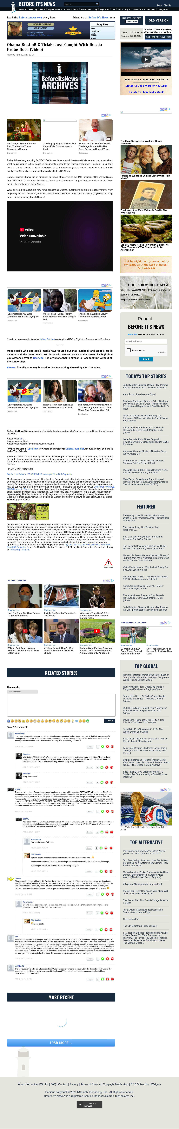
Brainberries (12, 320)
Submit (146, 359)
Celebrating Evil (131, 919)
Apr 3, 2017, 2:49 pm (31, 782)
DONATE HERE (132, 22)
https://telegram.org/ (159, 290)
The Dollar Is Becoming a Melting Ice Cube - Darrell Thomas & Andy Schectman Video (145, 547)
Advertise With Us (38, 1084)
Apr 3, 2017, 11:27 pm (24, 959)
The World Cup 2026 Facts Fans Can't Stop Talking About (144, 828)
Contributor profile (34, 35)
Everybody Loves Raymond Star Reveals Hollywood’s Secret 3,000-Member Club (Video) (143, 430)
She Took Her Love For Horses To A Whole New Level (159, 651)
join (21, 439)
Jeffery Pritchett (47, 339)
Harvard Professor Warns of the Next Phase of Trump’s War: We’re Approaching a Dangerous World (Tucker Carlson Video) (146, 558)
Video (120, 9)
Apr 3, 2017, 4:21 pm (23, 811)
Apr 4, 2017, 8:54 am (39, 848)
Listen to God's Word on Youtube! (146, 85)
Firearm (11, 367)
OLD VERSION (159, 20)
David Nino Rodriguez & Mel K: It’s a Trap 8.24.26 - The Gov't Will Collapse (143, 721)
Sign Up (167, 5)
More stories (47, 35)
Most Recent (139, 9)
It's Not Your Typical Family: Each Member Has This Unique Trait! (59, 317)
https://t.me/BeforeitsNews (135, 299)
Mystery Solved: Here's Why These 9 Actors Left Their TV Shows (59, 650)
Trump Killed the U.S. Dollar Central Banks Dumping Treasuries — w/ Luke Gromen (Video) (144, 698)
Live (113, 9)
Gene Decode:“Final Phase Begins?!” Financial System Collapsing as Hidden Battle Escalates (146, 442)
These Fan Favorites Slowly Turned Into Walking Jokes (93, 315)
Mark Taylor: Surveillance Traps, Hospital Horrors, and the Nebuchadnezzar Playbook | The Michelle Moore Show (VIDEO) (145, 482)
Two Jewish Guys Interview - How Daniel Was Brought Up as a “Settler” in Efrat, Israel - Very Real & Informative (146, 863)
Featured (23, 9)
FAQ (53, 1084)
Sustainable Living (89, 9)
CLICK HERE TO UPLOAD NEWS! (158, 37)
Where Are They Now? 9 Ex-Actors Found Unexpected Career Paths (94, 615)
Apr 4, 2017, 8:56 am (31, 913)
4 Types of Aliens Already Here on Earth (142, 884)
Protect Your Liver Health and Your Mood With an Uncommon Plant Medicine (146, 892)
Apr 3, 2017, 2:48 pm (31, 767)
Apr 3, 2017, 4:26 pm (31, 832)
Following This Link (19, 549)
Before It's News (37, 3)
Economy (33, 9)
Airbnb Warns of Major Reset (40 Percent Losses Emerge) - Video (143, 587)
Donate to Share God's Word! (146, 92)
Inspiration (104, 9)
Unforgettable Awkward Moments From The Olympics (23, 315)
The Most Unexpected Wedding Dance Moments (141, 142)
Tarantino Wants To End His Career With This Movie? (145, 177)
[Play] (146, 59)
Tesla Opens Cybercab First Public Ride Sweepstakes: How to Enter (143, 911)
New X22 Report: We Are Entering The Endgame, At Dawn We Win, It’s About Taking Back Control (145, 418)
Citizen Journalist (74, 449)
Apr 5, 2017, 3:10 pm (39, 871)
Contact (63, 1084)
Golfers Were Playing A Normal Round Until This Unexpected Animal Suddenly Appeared (96, 650)
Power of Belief (71, 9)
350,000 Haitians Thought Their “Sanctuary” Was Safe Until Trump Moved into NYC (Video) (145, 710)
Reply (90, 747)
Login (159, 5)
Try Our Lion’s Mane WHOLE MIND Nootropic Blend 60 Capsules (39, 474)
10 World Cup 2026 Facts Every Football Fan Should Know (131, 651)
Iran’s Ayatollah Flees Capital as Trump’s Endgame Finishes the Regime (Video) (143, 688)
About (21, 1084)
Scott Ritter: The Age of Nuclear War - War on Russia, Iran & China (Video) (145, 739)
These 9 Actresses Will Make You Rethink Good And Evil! (58, 406)
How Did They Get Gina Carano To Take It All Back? (24, 614)
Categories (163, 9)
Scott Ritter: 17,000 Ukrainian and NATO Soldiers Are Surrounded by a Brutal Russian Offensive (145, 774)
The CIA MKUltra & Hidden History (140, 926)
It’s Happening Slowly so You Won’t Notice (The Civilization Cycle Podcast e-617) (144, 852)
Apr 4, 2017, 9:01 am (23, 979)
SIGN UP (132, 334)
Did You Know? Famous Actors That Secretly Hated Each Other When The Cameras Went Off (95, 408)
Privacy (74, 1084)
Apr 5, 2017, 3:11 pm (39, 930)
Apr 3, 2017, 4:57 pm (23, 894)
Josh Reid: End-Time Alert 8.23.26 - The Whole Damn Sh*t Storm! (143, 730)
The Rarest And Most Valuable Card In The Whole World (144, 211)
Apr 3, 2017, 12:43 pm (24, 747)
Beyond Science (55, 9)
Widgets (156, 1084)
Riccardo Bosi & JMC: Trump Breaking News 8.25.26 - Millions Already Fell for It (145, 471)
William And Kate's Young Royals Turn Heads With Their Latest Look (23, 650)
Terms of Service (91, 1084)
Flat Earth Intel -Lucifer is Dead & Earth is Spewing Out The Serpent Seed (143, 461)
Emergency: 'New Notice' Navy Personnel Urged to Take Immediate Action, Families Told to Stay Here (146, 518)
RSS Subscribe (140, 1084)
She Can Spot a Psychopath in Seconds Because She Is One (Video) (143, 537)
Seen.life (38, 358)
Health (42, 9)
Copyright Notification (116, 1084)
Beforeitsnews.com (30, 17)
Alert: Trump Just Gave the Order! (139, 394)
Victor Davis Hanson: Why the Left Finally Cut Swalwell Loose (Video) (145, 568)
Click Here (33, 449)
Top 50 (128, 9)
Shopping (151, 9)
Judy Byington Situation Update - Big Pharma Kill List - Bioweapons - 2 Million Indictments (145, 386)
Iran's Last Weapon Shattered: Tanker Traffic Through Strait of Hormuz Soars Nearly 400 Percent (145, 750)
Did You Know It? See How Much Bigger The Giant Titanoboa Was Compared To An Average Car (145, 247)
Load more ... (61, 1043)
